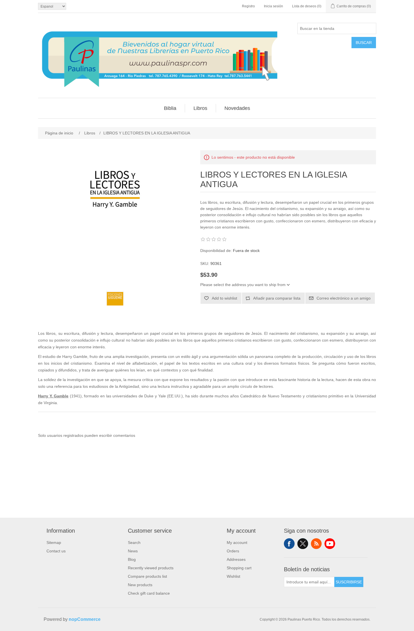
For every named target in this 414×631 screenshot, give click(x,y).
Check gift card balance (149, 593)
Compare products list (147, 576)
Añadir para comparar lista (277, 298)
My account (237, 542)
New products (140, 585)
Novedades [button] (237, 108)
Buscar (364, 42)
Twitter (302, 543)
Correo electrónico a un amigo (344, 298)
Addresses (236, 559)
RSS (316, 543)
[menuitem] (170, 108)
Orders (233, 551)
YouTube (329, 543)
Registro (248, 6)
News (133, 551)
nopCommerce (85, 619)
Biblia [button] (170, 108)
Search (134, 542)
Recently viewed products (150, 568)
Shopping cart (239, 568)
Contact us (56, 551)
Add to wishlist (224, 298)
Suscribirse (349, 582)
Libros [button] (200, 108)
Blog (132, 559)
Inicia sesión (273, 6)
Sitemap (53, 542)
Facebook (289, 543)
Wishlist (233, 576)
